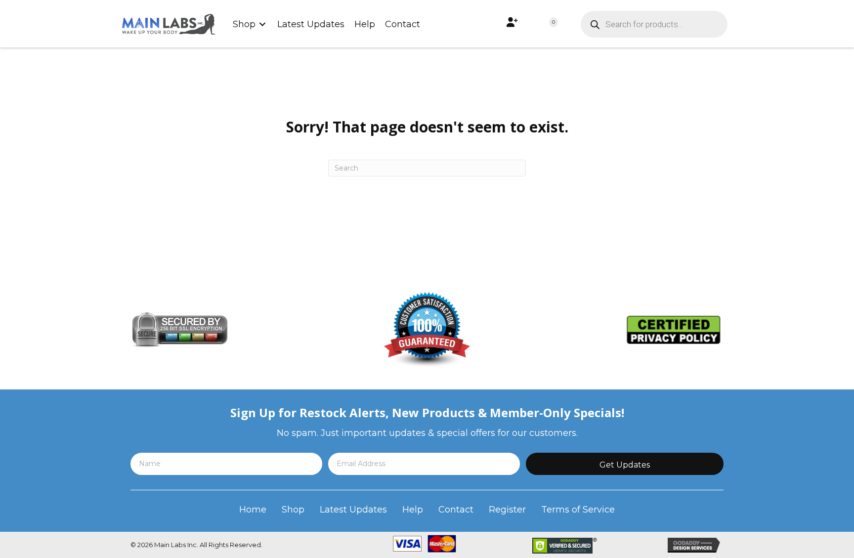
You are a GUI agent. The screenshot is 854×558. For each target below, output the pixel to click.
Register (507, 509)
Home (252, 509)
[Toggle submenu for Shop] (262, 24)
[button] (625, 464)
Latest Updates (353, 509)
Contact (455, 509)
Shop (293, 509)
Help (412, 509)
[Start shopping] (543, 24)
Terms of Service (578, 509)
